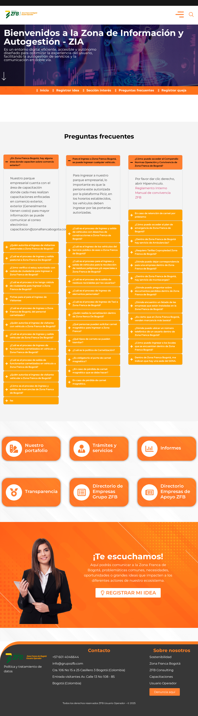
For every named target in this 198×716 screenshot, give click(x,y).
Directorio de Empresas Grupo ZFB (108, 491)
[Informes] (149, 449)
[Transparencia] (14, 492)
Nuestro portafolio (36, 448)
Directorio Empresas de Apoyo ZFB (175, 491)
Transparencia (41, 491)
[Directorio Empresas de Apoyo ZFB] (149, 492)
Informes (170, 448)
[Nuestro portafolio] (14, 449)
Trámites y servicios (104, 448)
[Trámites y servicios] (81, 449)
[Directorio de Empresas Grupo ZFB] (81, 492)
